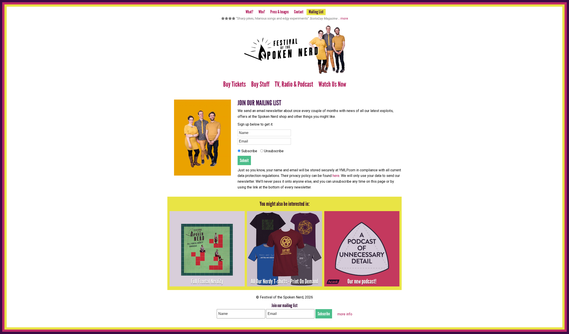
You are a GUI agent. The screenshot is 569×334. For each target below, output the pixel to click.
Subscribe (248, 151)
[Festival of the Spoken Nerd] (284, 50)
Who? (261, 11)
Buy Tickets (234, 84)
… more (343, 18)
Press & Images (279, 11)
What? (249, 11)
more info (344, 314)
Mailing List (316, 11)
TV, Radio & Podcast (294, 84)
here (336, 176)
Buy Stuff (260, 84)
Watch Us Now (332, 84)
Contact (298, 11)
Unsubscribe (273, 151)
